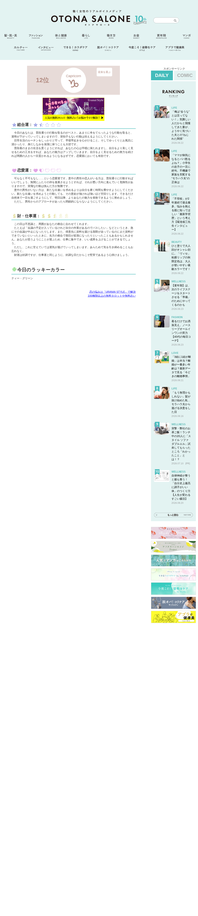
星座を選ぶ (104, 71)
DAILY (162, 75)
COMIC (185, 75)
